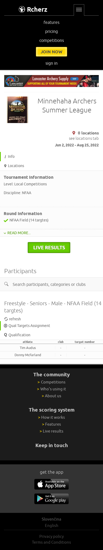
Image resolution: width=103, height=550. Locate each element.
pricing (51, 31)
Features (51, 424)
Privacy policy (51, 536)
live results (49, 247)
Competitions (51, 382)
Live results (51, 431)
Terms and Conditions (51, 542)
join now (51, 51)
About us (51, 396)
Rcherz (37, 9)
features (51, 22)
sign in (51, 63)
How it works (51, 417)
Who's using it (51, 389)
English (51, 525)
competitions (51, 40)
